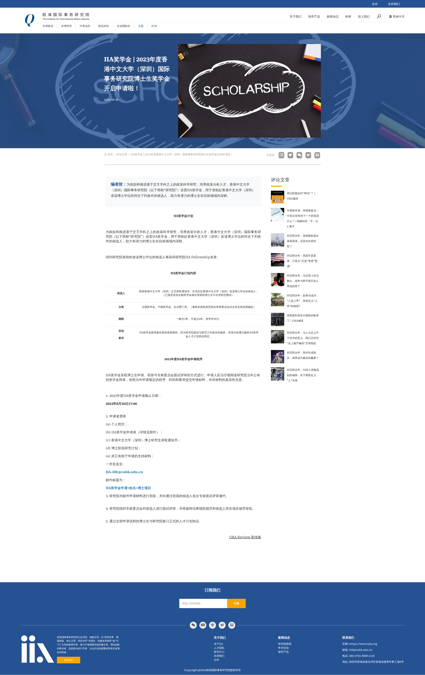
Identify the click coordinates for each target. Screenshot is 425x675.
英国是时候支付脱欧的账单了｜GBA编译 (303, 318)
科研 (348, 16)
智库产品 (314, 16)
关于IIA (218, 643)
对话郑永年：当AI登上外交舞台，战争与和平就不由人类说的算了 (303, 281)
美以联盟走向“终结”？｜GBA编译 (301, 196)
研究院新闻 (284, 643)
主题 (140, 26)
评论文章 (122, 154)
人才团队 (219, 647)
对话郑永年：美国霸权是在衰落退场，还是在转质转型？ (303, 241)
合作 (375, 4)
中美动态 (85, 26)
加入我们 (364, 16)
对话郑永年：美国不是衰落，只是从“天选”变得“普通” (302, 261)
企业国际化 (123, 26)
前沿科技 (103, 26)
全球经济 (66, 26)
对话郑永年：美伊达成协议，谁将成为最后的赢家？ (303, 355)
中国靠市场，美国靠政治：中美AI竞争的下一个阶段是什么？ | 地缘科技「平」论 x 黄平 (303, 218)
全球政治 (47, 26)
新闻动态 (333, 16)
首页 (110, 154)
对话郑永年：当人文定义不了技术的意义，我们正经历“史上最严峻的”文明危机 (303, 338)
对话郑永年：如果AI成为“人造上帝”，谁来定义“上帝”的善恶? (302, 301)
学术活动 (283, 647)
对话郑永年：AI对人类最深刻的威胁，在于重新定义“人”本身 (303, 375)
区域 (154, 26)
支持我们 (394, 4)
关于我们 (295, 16)
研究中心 (219, 651)
